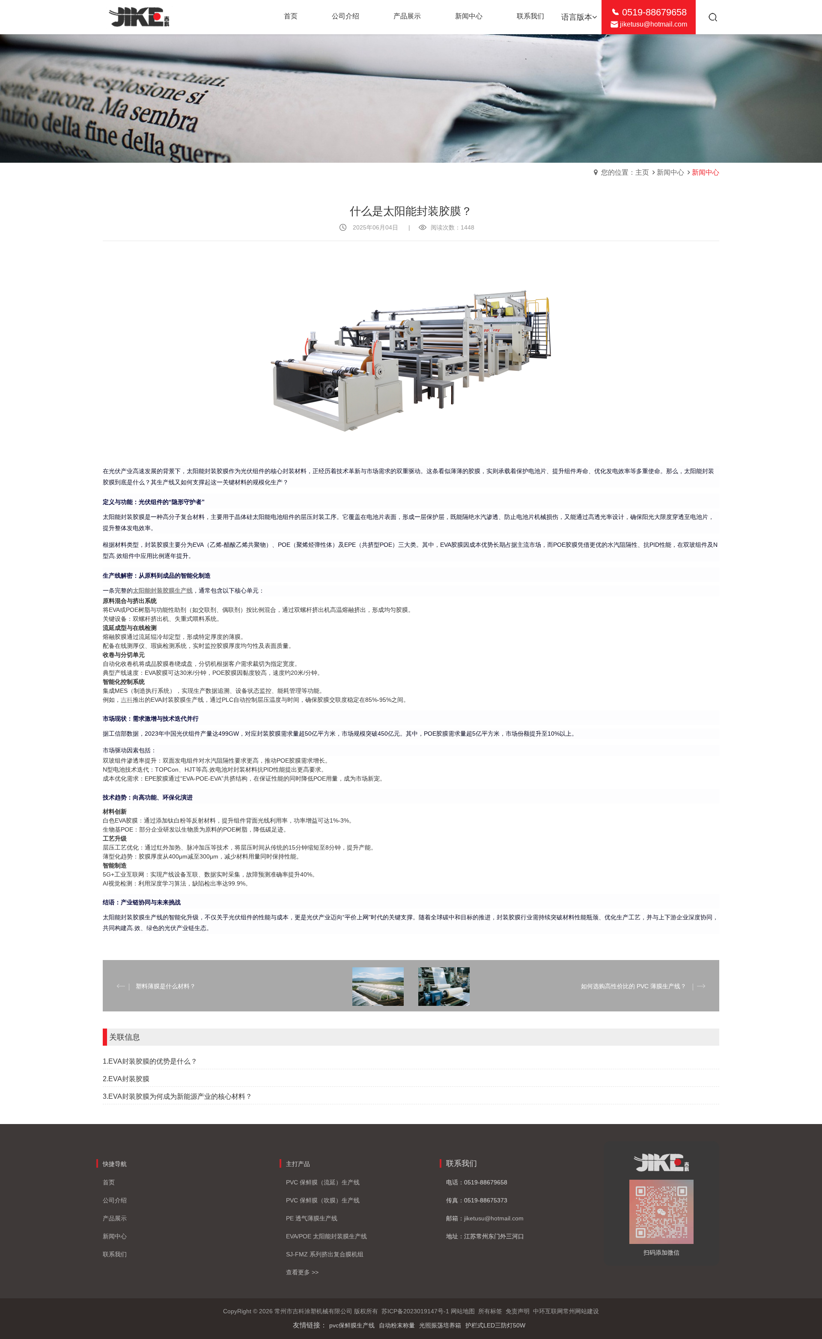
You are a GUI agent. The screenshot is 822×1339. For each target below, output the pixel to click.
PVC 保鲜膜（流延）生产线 (323, 1182)
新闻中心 (670, 172)
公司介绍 (115, 1200)
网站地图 (463, 1311)
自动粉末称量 (397, 1325)
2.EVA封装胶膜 (126, 1079)
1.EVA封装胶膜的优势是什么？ (150, 1061)
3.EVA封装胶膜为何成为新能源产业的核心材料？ (177, 1096)
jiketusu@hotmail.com (653, 24)
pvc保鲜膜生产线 (352, 1325)
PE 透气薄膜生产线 (311, 1218)
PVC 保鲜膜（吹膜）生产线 (323, 1200)
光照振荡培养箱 (440, 1325)
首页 (109, 1182)
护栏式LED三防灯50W (495, 1325)
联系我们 (115, 1254)
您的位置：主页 (625, 172)
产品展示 (115, 1218)
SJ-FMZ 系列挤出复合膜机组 (324, 1254)
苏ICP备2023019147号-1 (415, 1311)
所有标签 (490, 1311)
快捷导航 (115, 1163)
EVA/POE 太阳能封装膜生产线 (326, 1236)
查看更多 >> (302, 1272)
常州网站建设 (581, 1311)
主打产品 (298, 1163)
